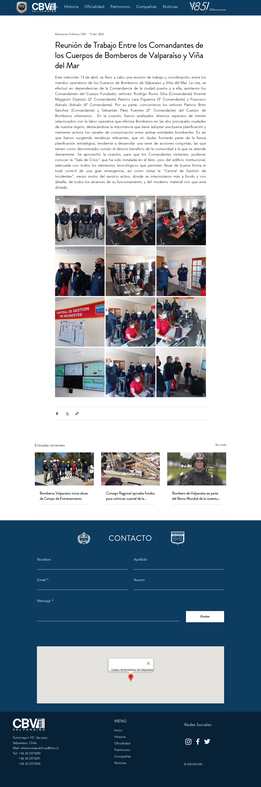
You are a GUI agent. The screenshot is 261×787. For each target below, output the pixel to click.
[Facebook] (198, 741)
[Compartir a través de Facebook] (57, 414)
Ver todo (220, 445)
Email (41, 580)
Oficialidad (122, 743)
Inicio (118, 730)
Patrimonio (122, 750)
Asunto (139, 580)
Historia (120, 737)
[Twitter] (207, 741)
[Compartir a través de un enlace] (77, 414)
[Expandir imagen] (80, 220)
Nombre (44, 559)
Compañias (122, 756)
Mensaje (44, 601)
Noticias (120, 763)
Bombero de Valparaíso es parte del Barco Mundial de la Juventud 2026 (196, 496)
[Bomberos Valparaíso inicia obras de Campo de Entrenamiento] (64, 468)
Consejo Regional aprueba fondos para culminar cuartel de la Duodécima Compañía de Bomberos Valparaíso (130, 496)
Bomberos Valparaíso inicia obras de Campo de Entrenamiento (64, 496)
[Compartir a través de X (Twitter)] (67, 414)
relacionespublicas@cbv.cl (40, 748)
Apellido (140, 559)
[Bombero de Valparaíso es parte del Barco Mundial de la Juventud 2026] (196, 468)
